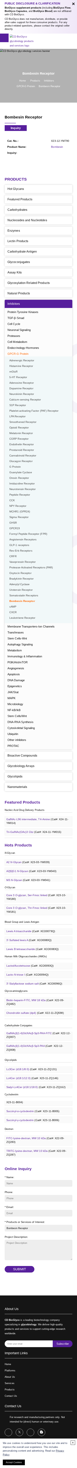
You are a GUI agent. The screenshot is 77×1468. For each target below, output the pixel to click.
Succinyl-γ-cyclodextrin (32, 1117)
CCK (12, 500)
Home (22, 80)
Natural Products (18, 293)
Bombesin (57, 146)
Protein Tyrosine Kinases (22, 312)
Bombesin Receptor (49, 86)
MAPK (11, 698)
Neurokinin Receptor (21, 394)
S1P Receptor (17, 405)
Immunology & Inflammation (24, 656)
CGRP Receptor (19, 438)
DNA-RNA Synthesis (20, 722)
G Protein (15, 466)
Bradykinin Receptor (21, 578)
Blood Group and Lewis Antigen (22, 922)
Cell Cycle (13, 323)
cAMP (12, 606)
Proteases (13, 335)
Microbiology (15, 704)
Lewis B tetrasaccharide (32, 946)
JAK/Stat (13, 692)
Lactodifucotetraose (30, 963)
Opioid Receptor (19, 427)
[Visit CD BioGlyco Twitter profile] (19, 1432)
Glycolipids (14, 776)
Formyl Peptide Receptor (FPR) (28, 534)
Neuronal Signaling (19, 329)
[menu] (4, 38)
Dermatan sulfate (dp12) (34, 1019)
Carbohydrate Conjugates (18, 1025)
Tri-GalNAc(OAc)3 (31, 838)
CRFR (13, 556)
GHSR (13, 522)
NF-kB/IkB (14, 710)
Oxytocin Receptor (20, 573)
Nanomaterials (17, 786)
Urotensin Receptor (21, 590)
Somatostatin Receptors (23, 595)
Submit (19, 1269)
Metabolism (14, 650)
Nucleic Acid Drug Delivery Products (25, 810)
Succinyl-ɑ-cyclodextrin (32, 1108)
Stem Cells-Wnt (17, 638)
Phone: (9, 1192)
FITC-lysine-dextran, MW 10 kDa (35, 1137)
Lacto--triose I (27, 972)
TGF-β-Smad (15, 318)
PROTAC (13, 745)
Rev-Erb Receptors (20, 550)
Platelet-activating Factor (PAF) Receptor (33, 410)
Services (9, 1383)
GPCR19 (14, 528)
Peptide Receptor (19, 494)
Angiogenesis (15, 668)
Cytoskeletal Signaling (21, 728)
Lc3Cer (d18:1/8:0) (31, 1066)
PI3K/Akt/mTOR (17, 662)
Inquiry (16, 128)
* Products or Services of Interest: (25, 1221)
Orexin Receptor (19, 478)
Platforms (10, 1370)
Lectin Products (17, 241)
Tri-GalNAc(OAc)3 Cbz (33, 829)
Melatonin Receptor (21, 433)
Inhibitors (49, 80)
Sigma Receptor (19, 517)
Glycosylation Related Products (28, 282)
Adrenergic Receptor (21, 360)
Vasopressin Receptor (22, 562)
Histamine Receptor (21, 366)
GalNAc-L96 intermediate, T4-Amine (37, 818)
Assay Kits (14, 272)
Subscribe (62, 1343)
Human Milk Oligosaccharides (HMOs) (26, 956)
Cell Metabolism (17, 341)
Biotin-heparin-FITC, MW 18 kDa (35, 999)
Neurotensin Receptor (22, 489)
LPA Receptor (17, 416)
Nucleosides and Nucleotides (27, 220)
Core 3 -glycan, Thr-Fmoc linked (36, 907)
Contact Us (11, 1396)
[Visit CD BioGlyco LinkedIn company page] (30, 1432)
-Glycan (10, 853)
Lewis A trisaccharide (30, 928)
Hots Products (18, 845)
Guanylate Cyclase (20, 472)
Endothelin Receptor (21, 444)
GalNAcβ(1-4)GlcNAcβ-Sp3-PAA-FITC (38, 1032)
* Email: (9, 1207)
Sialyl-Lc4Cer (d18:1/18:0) (36, 1084)
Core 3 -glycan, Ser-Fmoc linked (36, 894)
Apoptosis (13, 674)
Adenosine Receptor (21, 382)
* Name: (9, 1177)
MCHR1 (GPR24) (19, 511)
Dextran (9, 1129)
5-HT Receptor (18, 377)
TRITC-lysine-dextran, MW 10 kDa (36, 1150)
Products (35, 80)
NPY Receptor (17, 506)
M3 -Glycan (28, 877)
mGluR (13, 371)
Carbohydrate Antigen (22, 251)
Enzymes (13, 230)
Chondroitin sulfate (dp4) (35, 1010)
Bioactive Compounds (22, 755)
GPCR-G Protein (26, 86)
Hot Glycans (15, 188)
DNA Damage (16, 680)
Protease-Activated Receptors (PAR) (31, 567)
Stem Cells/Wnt (17, 716)
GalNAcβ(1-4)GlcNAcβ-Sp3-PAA (34, 1045)
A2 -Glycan (28, 859)
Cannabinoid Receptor (22, 455)
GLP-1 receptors (19, 545)
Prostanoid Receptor (21, 450)
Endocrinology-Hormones (23, 347)
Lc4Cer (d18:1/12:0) (32, 1075)
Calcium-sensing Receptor (25, 399)
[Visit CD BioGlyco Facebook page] (8, 1432)
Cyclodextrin (11, 1094)
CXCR (13, 612)
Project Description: (16, 1236)
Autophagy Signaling (20, 644)
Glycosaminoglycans (16, 991)
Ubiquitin (12, 733)
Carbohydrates (17, 209)
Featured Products (19, 199)
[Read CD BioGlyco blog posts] (41, 1432)
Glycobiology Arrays (20, 766)
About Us (10, 1376)
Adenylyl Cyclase (19, 584)
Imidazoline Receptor (22, 483)
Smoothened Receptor (22, 422)
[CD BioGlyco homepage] (24, 41)
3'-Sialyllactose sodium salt (34, 980)
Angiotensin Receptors (22, 539)
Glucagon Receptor (21, 461)
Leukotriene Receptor (22, 617)
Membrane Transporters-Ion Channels (31, 626)
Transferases (15, 632)
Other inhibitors (16, 739)
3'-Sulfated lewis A (29, 937)
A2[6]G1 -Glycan (31, 868)
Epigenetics (14, 686)
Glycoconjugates (18, 262)
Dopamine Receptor (21, 388)
